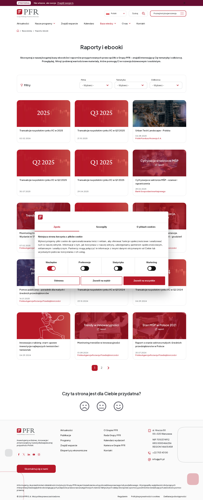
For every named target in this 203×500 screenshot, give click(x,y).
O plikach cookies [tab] (146, 227)
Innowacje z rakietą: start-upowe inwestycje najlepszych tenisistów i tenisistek (39, 346)
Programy (65, 440)
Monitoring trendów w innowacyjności (98, 342)
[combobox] (166, 85)
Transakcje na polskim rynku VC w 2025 (41, 130)
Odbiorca (155, 80)
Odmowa (58, 280)
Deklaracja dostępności (175, 496)
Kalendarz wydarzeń (114, 440)
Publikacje (65, 435)
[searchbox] (166, 85)
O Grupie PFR (111, 430)
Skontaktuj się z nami (36, 468)
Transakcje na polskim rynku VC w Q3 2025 (101, 130)
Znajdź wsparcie (68, 445)
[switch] (85, 268)
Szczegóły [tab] (101, 227)
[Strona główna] (36, 434)
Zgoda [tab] (57, 227)
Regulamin (123, 496)
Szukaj (135, 13)
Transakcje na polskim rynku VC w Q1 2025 (100, 179)
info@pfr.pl (158, 459)
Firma (83, 80)
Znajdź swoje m (65, 2)
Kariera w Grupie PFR (114, 445)
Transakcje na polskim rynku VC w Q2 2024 (159, 289)
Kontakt (108, 450)
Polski (114, 13)
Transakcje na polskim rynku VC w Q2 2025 (43, 179)
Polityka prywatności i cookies (145, 496)
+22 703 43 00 (160, 452)
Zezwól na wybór (101, 280)
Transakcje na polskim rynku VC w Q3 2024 (101, 289)
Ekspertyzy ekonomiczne (73, 450)
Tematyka (121, 80)
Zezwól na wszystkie (144, 280)
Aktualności (66, 430)
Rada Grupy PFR (112, 435)
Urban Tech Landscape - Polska (152, 130)
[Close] (184, 3)
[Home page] (18, 31)
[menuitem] (23, 23)
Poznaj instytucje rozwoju (165, 13)
